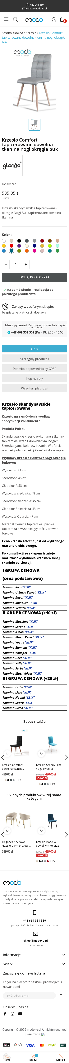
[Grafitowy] (11, 780)
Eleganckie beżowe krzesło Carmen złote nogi (15, 844)
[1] (61, 995)
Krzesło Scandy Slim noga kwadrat (48, 766)
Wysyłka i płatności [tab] (34, 388)
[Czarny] (8, 780)
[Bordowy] (48, 861)
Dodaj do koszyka (34, 277)
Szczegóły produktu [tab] (34, 359)
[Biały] (3, 780)
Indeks (7, 184)
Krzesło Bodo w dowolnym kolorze (47, 844)
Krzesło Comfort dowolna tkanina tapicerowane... (12, 766)
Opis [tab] (34, 349)
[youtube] (20, 1014)
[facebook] (5, 1014)
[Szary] (14, 780)
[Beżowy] (6, 780)
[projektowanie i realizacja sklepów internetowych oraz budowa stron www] (42, 1034)
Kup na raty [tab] (34, 378)
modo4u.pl (34, 1029)
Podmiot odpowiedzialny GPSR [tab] (34, 369)
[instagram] (12, 1014)
